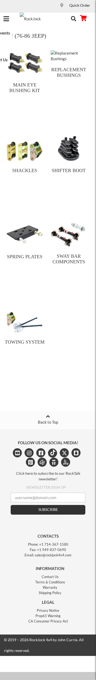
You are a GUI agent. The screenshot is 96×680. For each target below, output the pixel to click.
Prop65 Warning (48, 616)
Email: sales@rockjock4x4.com (48, 555)
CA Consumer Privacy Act (48, 621)
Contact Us (50, 577)
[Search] (73, 18)
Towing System (25, 342)
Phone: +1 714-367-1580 (48, 544)
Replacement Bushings (68, 72)
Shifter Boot (69, 170)
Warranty (50, 587)
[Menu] (6, 17)
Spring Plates (24, 256)
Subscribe (48, 509)
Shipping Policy (50, 593)
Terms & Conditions (50, 582)
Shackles (24, 170)
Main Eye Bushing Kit (24, 87)
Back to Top (48, 422)
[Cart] (83, 18)
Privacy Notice (48, 610)
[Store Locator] (62, 5)
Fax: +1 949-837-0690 (48, 550)
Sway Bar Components (69, 258)
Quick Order (79, 5)
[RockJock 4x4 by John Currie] (34, 19)
